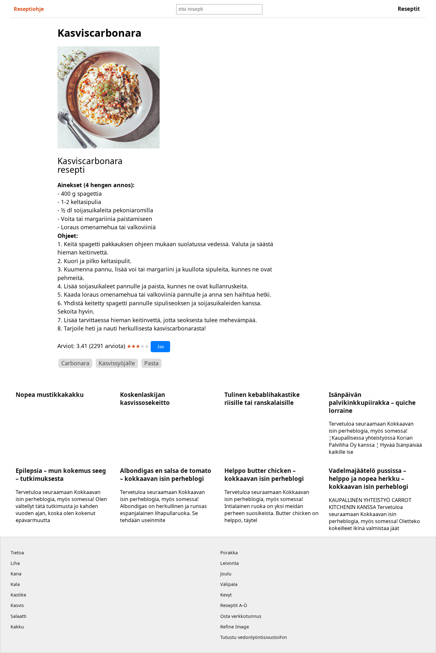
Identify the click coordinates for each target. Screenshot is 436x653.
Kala (15, 584)
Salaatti (18, 616)
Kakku (17, 627)
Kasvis (17, 605)
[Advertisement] (340, 121)
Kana (16, 574)
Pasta (151, 363)
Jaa (160, 346)
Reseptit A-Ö (233, 605)
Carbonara (75, 363)
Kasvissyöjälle (117, 363)
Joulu (225, 574)
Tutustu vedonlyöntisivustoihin (253, 637)
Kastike (18, 595)
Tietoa (17, 553)
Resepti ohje (29, 8)
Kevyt (226, 595)
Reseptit (409, 8)
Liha (15, 563)
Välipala (228, 584)
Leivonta (229, 563)
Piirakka (229, 553)
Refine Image (234, 627)
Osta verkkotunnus (240, 616)
